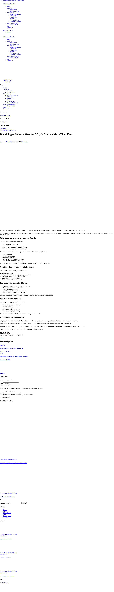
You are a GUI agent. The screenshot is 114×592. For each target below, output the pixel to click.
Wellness (14, 130)
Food (1, 582)
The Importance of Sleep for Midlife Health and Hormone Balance (13, 463)
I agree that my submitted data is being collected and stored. (17, 394)
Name (1, 383)
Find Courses (3, 122)
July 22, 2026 (3, 554)
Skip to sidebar (12, 0)
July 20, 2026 (3, 572)
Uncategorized (7, 516)
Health (2, 130)
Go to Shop (3, 128)
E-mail (2, 385)
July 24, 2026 (3, 535)
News (4, 514)
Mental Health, (8, 534)
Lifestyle (7, 582)
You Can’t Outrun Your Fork (6, 539)
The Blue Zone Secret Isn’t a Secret (7, 496)
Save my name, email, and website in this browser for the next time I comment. (22, 388)
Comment (2, 393)
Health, (2, 534)
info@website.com (5, 115)
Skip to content (4, 0)
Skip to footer (20, 0)
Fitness (5, 510)
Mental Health (7, 130)
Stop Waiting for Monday (5, 557)
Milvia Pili (2, 373)
